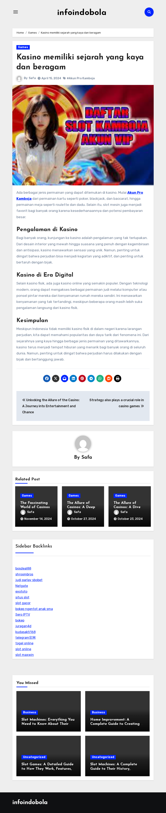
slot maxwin (24, 655)
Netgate (21, 586)
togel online (24, 643)
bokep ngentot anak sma (34, 609)
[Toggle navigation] (15, 12)
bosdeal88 (23, 568)
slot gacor (23, 603)
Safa (32, 78)
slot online (23, 649)
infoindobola (81, 13)
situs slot (22, 597)
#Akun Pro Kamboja (81, 78)
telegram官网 (25, 638)
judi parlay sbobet (29, 580)
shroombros (24, 574)
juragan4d (23, 626)
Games (23, 47)
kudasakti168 (25, 632)
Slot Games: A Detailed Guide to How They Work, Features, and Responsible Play (47, 769)
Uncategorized (34, 757)
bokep (19, 620)
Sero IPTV (22, 614)
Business (29, 712)
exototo (21, 591)
